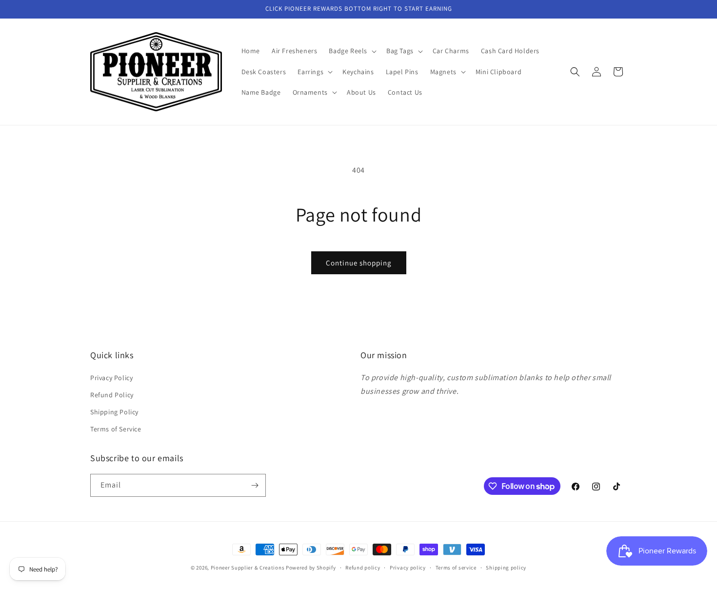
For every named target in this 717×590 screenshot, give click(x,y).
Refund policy (362, 567)
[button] (351, 51)
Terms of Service (115, 429)
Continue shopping (359, 262)
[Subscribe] (254, 485)
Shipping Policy (114, 411)
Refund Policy (112, 394)
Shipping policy (506, 567)
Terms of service (456, 567)
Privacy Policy (111, 377)
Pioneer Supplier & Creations (248, 567)
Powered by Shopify (311, 567)
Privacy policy (408, 567)
